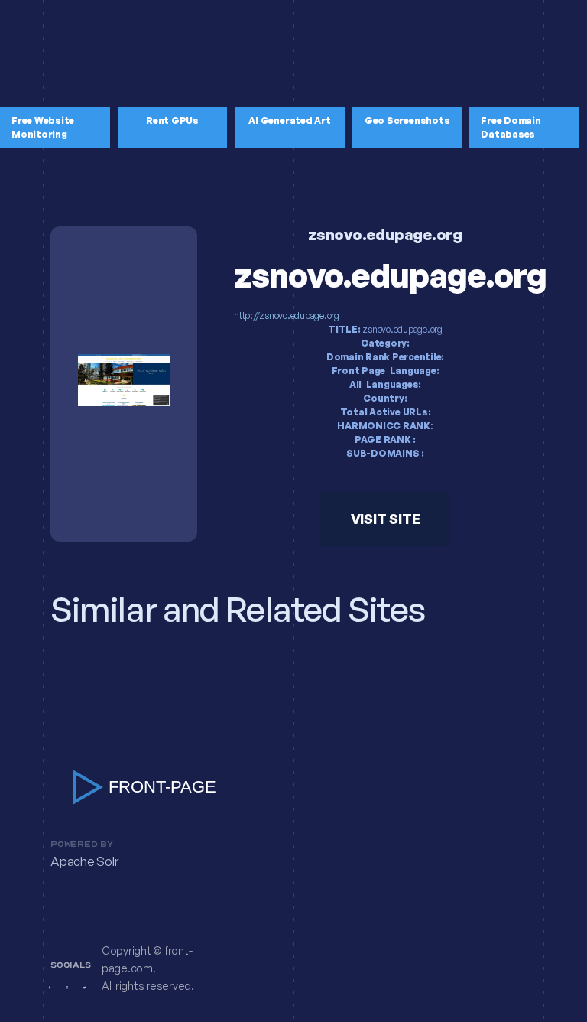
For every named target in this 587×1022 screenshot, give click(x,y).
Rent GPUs (172, 120)
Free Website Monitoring (42, 127)
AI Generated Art (289, 120)
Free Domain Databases (510, 127)
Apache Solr (84, 861)
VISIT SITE (385, 518)
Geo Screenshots (407, 120)
